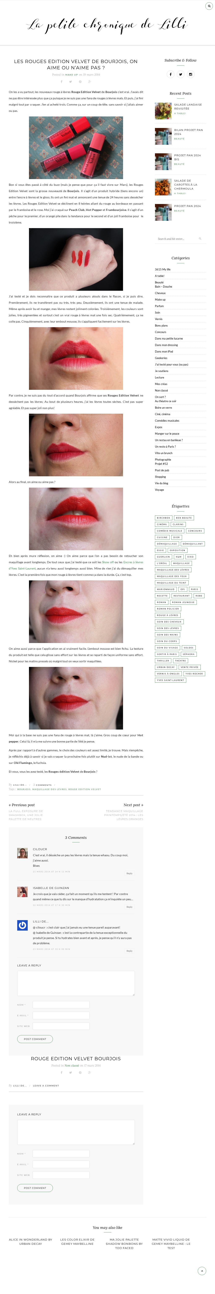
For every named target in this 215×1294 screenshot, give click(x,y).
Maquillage (181, 563)
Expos (158, 427)
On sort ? (160, 397)
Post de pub (162, 470)
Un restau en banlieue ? (169, 440)
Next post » (133, 805)
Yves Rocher (194, 674)
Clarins (178, 524)
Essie (160, 550)
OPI (183, 589)
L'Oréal (162, 563)
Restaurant (182, 596)
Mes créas (161, 384)
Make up (71, 75)
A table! (180, 113)
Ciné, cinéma (162, 414)
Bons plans (161, 325)
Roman (161, 602)
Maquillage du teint (171, 583)
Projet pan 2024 (187, 206)
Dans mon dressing (166, 345)
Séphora (189, 654)
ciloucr (40, 849)
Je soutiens (161, 371)
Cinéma (162, 524)
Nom (21, 1004)
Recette (162, 596)
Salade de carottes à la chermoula (185, 184)
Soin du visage (167, 648)
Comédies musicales (167, 420)
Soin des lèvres (168, 628)
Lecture (159, 377)
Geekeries (161, 358)
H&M (179, 557)
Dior (176, 537)
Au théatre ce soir (165, 401)
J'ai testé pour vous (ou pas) (171, 364)
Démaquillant (193, 544)
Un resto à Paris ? (165, 446)
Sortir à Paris (167, 654)
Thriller (163, 661)
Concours (160, 332)
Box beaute (184, 518)
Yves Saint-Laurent (170, 680)
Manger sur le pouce (167, 433)
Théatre (180, 661)
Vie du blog (161, 483)
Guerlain (163, 557)
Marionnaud (166, 589)
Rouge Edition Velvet (84, 789)
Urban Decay (166, 667)
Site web (23, 1026)
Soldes (189, 648)
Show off (108, 562)
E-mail (23, 1015)
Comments (42, 785)
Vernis (159, 319)
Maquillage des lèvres (49, 789)
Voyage (159, 489)
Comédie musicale (169, 531)
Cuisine (162, 537)
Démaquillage (167, 544)
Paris (194, 589)
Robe (199, 596)
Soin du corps (167, 641)
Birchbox (163, 518)
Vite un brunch (163, 453)
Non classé (161, 390)
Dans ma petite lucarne (169, 338)
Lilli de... (20, 785)
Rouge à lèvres (167, 615)
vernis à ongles (168, 674)
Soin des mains (167, 635)
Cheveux (160, 293)
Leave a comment (46, 1085)
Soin (157, 312)
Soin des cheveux (169, 622)
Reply (129, 873)
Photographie (163, 459)
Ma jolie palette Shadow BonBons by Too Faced (124, 1244)
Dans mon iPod (164, 351)
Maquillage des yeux (172, 576)
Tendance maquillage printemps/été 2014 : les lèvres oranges (123, 815)
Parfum (159, 306)
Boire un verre (163, 407)
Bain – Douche (163, 286)
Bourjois (24, 789)
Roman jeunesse (183, 602)
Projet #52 (161, 463)
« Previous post (22, 805)
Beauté (179, 138)
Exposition (177, 550)
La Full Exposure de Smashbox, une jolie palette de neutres (26, 815)
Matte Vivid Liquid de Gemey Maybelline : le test (171, 1244)
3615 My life (162, 269)
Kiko (190, 557)
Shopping (160, 476)
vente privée (190, 667)
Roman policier (168, 609)
